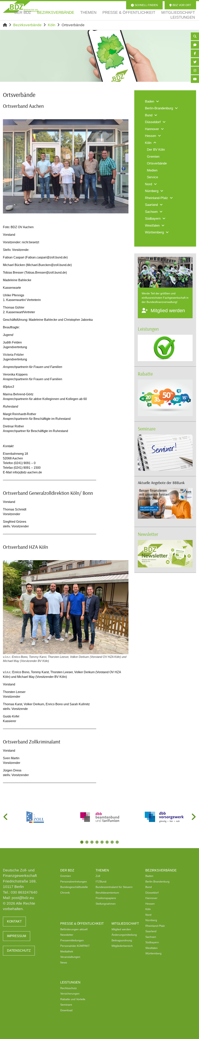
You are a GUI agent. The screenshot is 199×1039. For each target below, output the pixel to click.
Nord (148, 914)
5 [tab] (102, 842)
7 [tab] (112, 842)
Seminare (146, 429)
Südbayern (152, 942)
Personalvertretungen (73, 881)
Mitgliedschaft (125, 923)
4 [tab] (97, 842)
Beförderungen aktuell (73, 929)
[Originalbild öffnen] (124, 209)
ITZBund (101, 881)
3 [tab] (92, 842)
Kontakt (14, 921)
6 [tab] (107, 842)
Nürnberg (151, 920)
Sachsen (150, 936)
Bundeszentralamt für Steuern (114, 887)
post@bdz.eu (23, 898)
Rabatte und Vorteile (72, 999)
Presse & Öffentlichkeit (82, 923)
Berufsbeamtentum (107, 892)
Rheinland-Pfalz (155, 925)
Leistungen (148, 329)
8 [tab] (118, 842)
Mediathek (66, 951)
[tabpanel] (35, 817)
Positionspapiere (106, 898)
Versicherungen (69, 993)
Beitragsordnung (122, 940)
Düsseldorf (152, 892)
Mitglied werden (121, 929)
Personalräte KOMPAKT (75, 945)
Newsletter (148, 534)
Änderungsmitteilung (124, 934)
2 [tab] (87, 842)
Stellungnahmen (106, 903)
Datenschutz (19, 950)
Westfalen (151, 947)
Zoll (98, 875)
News (63, 962)
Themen (102, 870)
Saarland (150, 931)
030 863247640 (24, 892)
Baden (149, 875)
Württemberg (153, 953)
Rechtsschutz (68, 988)
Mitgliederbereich (122, 945)
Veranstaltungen (70, 956)
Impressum (16, 936)
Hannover (151, 898)
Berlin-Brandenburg (157, 881)
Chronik (65, 892)
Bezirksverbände (27, 25)
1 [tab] (82, 842)
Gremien (65, 875)
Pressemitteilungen (72, 940)
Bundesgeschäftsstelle (74, 887)
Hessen (150, 903)
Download (66, 1010)
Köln (51, 25)
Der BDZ (67, 870)
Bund (148, 887)
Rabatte (145, 374)
